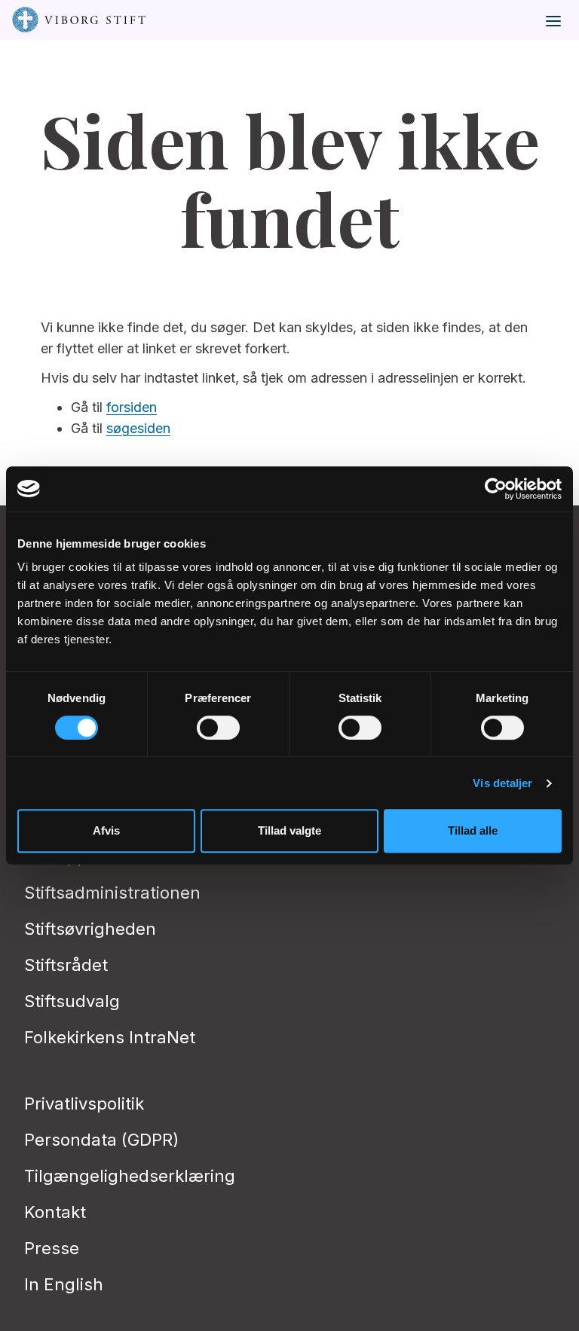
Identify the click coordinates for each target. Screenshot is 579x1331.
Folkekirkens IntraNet (109, 1037)
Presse (51, 1248)
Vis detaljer (502, 783)
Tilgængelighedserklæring (129, 1176)
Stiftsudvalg (72, 1001)
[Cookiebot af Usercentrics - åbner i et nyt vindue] (496, 489)
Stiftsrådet (66, 965)
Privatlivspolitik (84, 1103)
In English (63, 1284)
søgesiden (138, 428)
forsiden (131, 407)
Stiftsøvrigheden (90, 929)
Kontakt (55, 1212)
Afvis (106, 830)
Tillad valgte (289, 830)
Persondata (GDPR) (101, 1140)
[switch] (218, 728)
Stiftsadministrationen (112, 893)
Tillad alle (473, 830)
